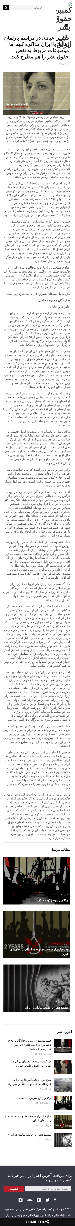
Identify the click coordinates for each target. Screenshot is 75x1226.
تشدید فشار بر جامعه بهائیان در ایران (29, 1134)
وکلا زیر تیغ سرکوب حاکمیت (34, 1098)
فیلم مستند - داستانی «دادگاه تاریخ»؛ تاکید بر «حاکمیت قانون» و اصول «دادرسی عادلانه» (29, 1045)
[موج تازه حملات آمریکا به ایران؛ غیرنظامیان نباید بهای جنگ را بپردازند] (63, 1085)
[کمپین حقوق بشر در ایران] (64, 26)
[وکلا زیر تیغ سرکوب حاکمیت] (36, 880)
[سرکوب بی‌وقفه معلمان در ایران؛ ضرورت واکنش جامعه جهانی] (63, 1067)
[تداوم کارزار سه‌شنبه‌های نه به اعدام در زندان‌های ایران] (36, 934)
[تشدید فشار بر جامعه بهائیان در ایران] (36, 988)
